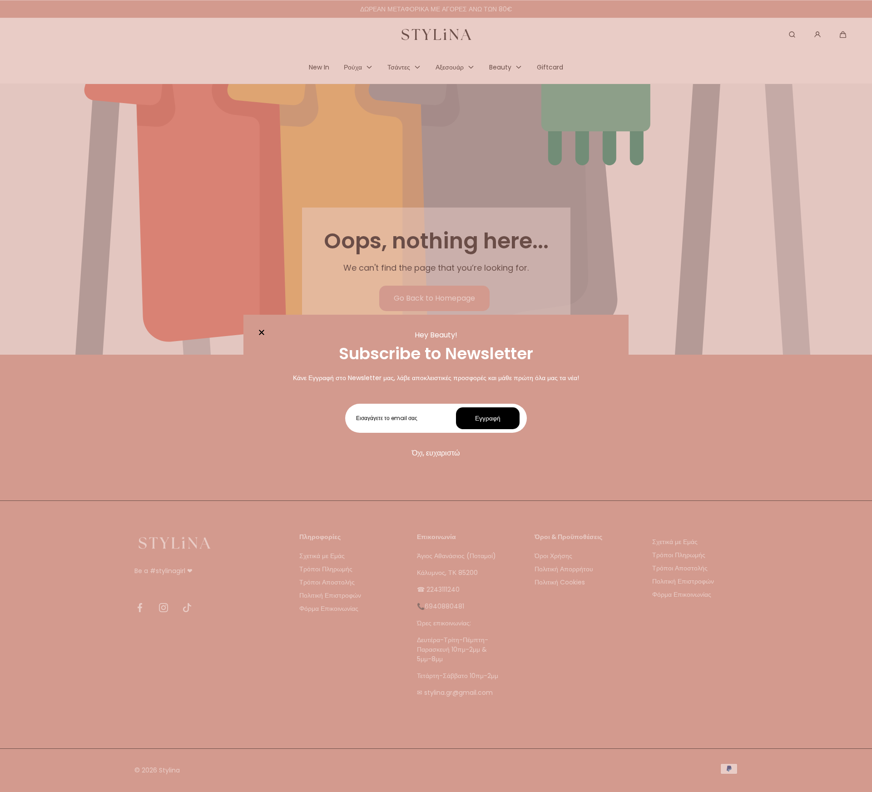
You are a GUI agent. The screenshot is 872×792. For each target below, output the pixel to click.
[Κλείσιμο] (261, 333)
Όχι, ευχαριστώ (436, 453)
